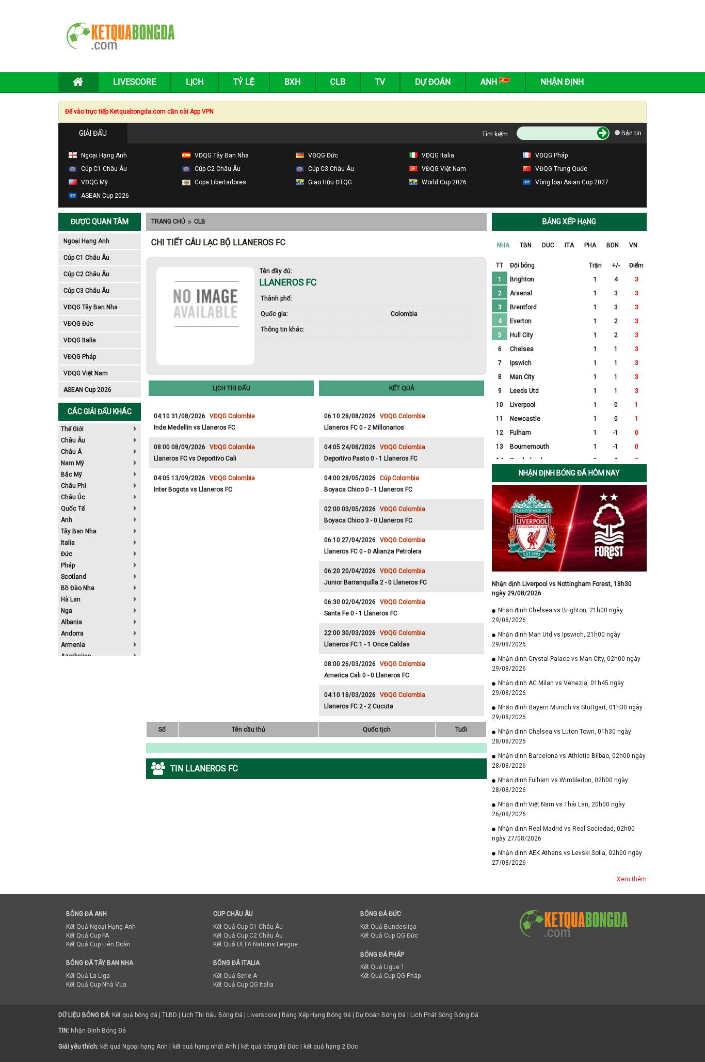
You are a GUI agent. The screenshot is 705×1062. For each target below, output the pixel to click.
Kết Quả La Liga (88, 975)
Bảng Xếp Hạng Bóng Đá (316, 1015)
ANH (489, 82)
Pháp (68, 565)
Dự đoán (433, 82)
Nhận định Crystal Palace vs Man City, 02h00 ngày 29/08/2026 (566, 663)
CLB (199, 221)
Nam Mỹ (72, 463)
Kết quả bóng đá (134, 1015)
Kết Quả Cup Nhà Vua (96, 984)
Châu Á (71, 451)
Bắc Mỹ (71, 474)
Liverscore (262, 1015)
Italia (68, 542)
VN (633, 245)
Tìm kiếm (495, 134)
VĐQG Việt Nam (85, 373)
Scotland (73, 576)
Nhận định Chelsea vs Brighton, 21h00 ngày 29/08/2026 (557, 615)
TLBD (169, 1015)
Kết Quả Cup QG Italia (243, 984)
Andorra (72, 633)
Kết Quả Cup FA (87, 935)
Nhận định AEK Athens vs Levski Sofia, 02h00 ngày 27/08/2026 (567, 857)
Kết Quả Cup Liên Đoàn (98, 944)
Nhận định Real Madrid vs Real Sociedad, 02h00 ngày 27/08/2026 (563, 833)
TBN (526, 245)
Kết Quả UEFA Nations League (255, 944)
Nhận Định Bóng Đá (98, 1030)
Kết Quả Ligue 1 (382, 967)
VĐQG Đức (78, 323)
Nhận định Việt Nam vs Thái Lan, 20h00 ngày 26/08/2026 (558, 809)
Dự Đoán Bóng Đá (381, 1015)
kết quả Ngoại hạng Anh (134, 1046)
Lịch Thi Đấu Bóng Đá (212, 1015)
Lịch (194, 82)
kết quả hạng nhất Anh (204, 1046)
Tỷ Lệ (243, 82)
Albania (71, 622)
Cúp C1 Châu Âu (86, 257)
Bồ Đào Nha (77, 588)
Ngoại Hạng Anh (86, 241)
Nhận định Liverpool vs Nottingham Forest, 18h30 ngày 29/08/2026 (562, 588)
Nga (66, 610)
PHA (590, 245)
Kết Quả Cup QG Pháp (390, 975)
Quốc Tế (73, 508)
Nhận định (562, 82)
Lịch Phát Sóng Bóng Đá (444, 1015)
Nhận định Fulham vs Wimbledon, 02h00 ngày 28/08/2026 (560, 785)
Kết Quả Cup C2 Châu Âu (248, 935)
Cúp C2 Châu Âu (86, 274)
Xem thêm (632, 879)
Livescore (134, 82)
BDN (612, 245)
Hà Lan (71, 599)
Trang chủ (168, 221)
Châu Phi (73, 485)
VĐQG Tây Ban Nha (90, 307)
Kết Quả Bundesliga (388, 926)
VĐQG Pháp (79, 356)
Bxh (292, 82)
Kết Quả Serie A (235, 975)
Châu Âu (73, 440)
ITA (569, 245)
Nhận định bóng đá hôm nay (569, 473)
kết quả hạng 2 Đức (330, 1046)
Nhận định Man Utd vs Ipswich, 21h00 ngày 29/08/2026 (556, 639)
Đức (66, 554)
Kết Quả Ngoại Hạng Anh (101, 926)
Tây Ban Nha (79, 531)
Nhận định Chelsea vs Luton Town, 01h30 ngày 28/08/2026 (561, 736)
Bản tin (631, 133)
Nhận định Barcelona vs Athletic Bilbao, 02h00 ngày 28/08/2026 (569, 760)
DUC (548, 245)
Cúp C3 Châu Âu (86, 290)
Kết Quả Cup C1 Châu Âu (248, 926)
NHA (503, 245)
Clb (337, 82)
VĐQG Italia (79, 340)
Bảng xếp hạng (569, 221)
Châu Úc (73, 497)
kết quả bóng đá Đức (270, 1046)
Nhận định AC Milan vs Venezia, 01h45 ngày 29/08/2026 (558, 687)
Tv (380, 82)
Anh (66, 520)
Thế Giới (72, 429)
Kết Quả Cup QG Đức (389, 935)
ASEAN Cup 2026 (87, 389)
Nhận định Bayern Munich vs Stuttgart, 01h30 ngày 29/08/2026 (567, 712)
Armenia (73, 644)
